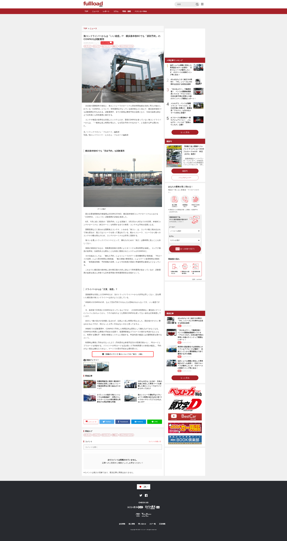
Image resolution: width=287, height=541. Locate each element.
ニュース (95, 11)
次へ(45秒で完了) (185, 249)
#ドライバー (106, 46)
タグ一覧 (152, 524)
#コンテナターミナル (126, 46)
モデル (171, 236)
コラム (115, 11)
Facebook (146, 495)
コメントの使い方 (155, 441)
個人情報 (132, 524)
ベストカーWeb (141, 11)
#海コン (114, 46)
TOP (86, 11)
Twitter (140, 495)
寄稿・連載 (126, 11)
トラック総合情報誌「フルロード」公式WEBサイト (93, 4)
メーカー (172, 227)
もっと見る (184, 132)
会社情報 (122, 524)
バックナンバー (185, 177)
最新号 (185, 171)
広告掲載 (162, 524)
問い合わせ (142, 524)
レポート (106, 11)
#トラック (88, 46)
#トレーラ (96, 46)
